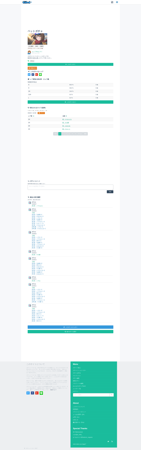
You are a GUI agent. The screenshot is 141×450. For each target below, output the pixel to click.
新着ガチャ (76, 381)
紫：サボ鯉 (65, 122)
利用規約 (75, 409)
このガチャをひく (71, 102)
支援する (52, 389)
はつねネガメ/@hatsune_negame (83, 437)
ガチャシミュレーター (79, 370)
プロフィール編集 (78, 383)
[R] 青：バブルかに (37, 206)
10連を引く (33, 68)
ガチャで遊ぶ (77, 367)
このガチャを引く (71, 64)
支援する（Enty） (80, 422)
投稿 (110, 191)
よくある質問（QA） (79, 414)
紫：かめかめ (66, 126)
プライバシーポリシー (79, 412)
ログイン (75, 391)
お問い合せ (76, 417)
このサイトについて (79, 406)
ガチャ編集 (76, 378)
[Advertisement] (70, 17)
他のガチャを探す (71, 331)
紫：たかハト (66, 129)
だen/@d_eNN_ (77, 434)
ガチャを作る (77, 373)
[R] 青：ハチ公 (36, 281)
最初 (56, 133)
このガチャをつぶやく (71, 327)
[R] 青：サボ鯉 (36, 254)
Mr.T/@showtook (78, 432)
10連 (33, 212)
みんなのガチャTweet (79, 386)
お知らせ (75, 419)
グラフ (42, 113)
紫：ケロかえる (67, 119)
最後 (85, 133)
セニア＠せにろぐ (37, 51)
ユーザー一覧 (77, 388)
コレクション (77, 375)
